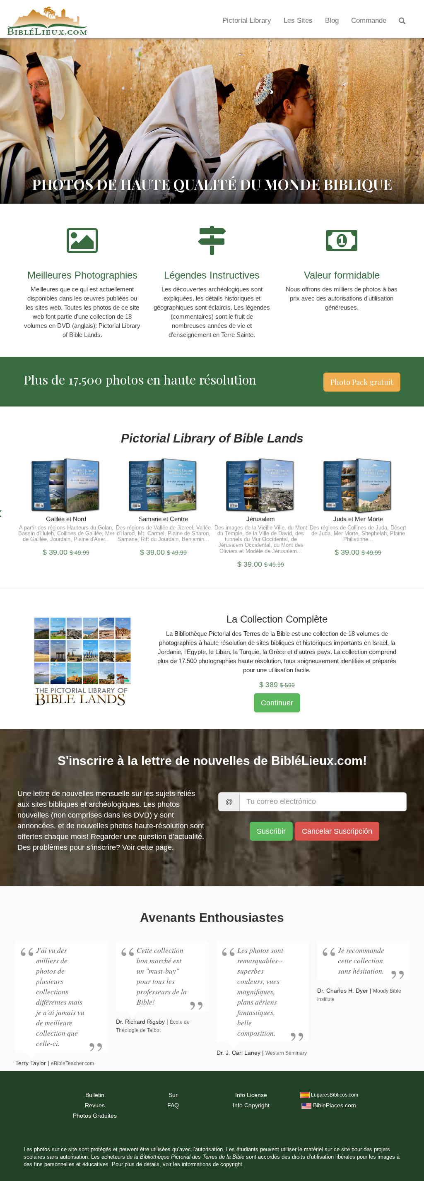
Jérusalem (260, 518)
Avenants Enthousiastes (212, 917)
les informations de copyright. (208, 1164)
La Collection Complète (277, 619)
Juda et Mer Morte (358, 518)
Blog (332, 20)
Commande (368, 20)
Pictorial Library (246, 20)
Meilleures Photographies (82, 275)
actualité (188, 836)
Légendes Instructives (212, 275)
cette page (154, 847)
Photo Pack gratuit (361, 382)
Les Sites (298, 20)
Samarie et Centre (163, 518)
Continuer (66, 491)
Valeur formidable (342, 275)
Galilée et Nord (66, 518)
